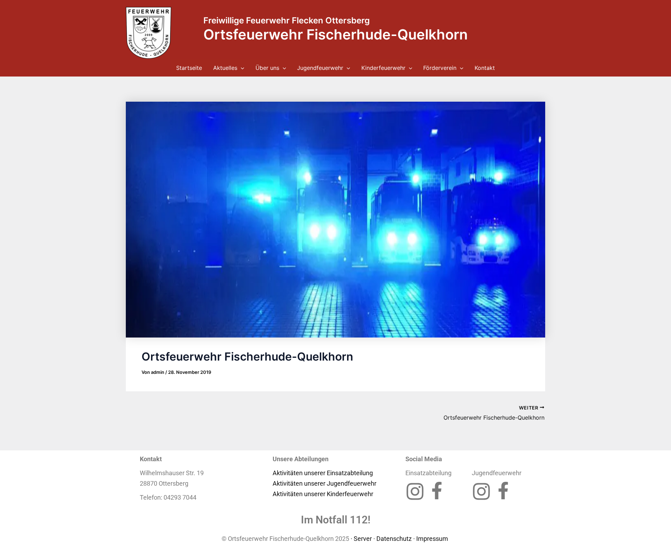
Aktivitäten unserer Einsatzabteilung (323, 473)
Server (363, 538)
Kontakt (485, 67)
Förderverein (439, 67)
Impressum (432, 538)
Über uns (267, 67)
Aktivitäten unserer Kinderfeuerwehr (323, 494)
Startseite (189, 67)
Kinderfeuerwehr (383, 67)
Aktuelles (225, 67)
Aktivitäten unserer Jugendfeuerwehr (324, 483)
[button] (240, 68)
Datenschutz (394, 538)
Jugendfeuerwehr (320, 67)
